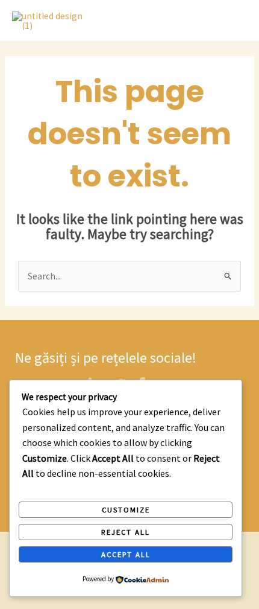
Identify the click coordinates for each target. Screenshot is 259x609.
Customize (126, 509)
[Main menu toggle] (234, 21)
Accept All (126, 554)
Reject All (125, 532)
